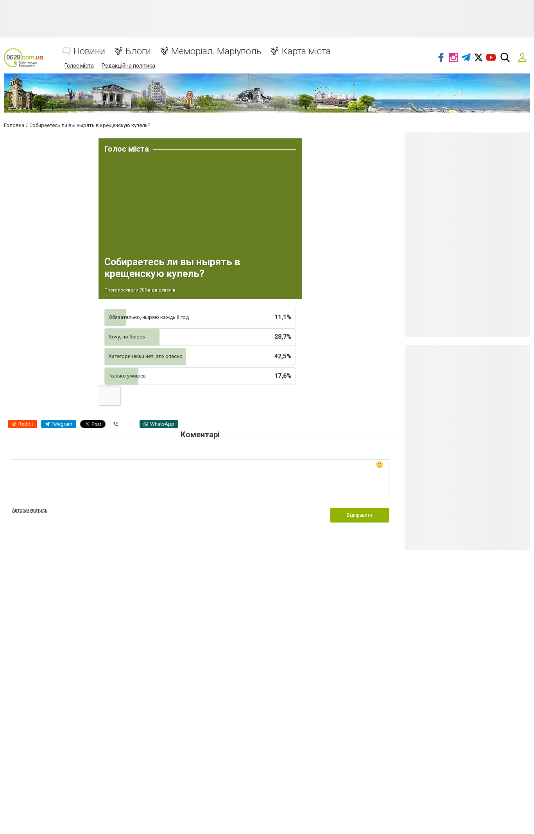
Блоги (138, 51)
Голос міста (79, 66)
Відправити (359, 515)
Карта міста (306, 51)
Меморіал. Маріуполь (216, 51)
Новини (89, 51)
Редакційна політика (128, 66)
